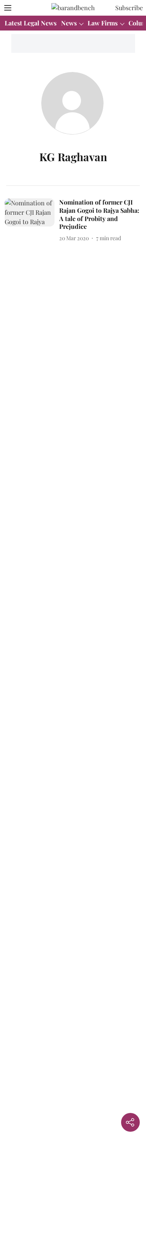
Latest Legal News (30, 23)
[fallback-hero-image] (32, 220)
